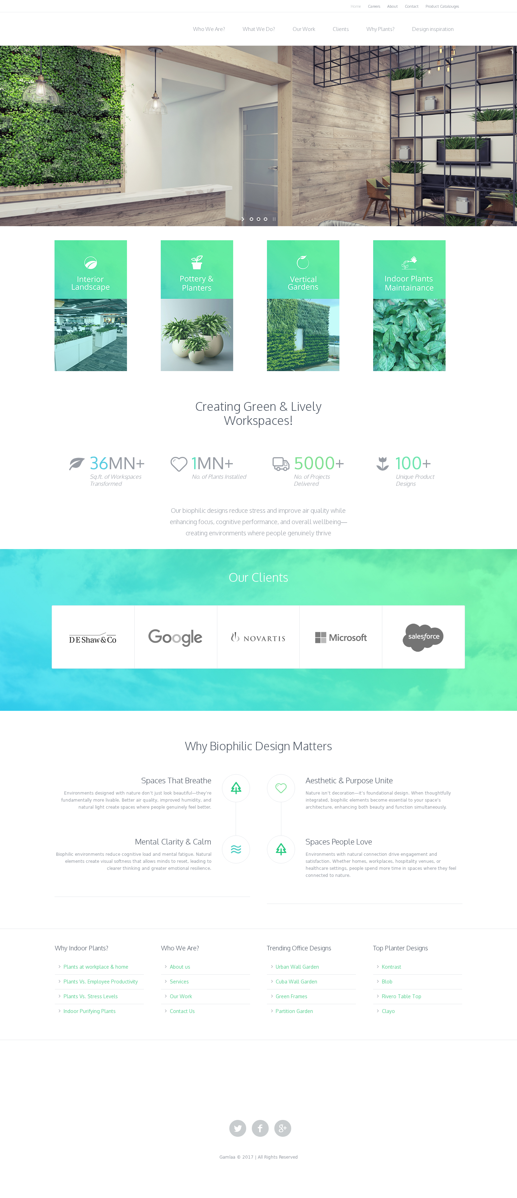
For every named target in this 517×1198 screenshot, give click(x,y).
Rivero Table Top (401, 996)
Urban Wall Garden (297, 967)
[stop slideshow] (273, 219)
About (392, 6)
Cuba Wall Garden (296, 981)
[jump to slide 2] (258, 219)
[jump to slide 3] (265, 219)
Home (356, 6)
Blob (387, 981)
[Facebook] (260, 1129)
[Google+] (283, 1129)
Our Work (181, 996)
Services (179, 981)
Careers (374, 6)
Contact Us (182, 1011)
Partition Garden (294, 1011)
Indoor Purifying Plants (90, 1011)
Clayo (388, 1011)
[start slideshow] (243, 219)
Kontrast (391, 967)
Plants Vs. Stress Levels (91, 996)
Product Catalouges (442, 6)
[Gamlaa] (90, 26)
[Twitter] (238, 1129)
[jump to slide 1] (251, 219)
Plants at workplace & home (96, 967)
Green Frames (291, 996)
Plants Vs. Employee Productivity (101, 981)
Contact (412, 6)
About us (180, 967)
